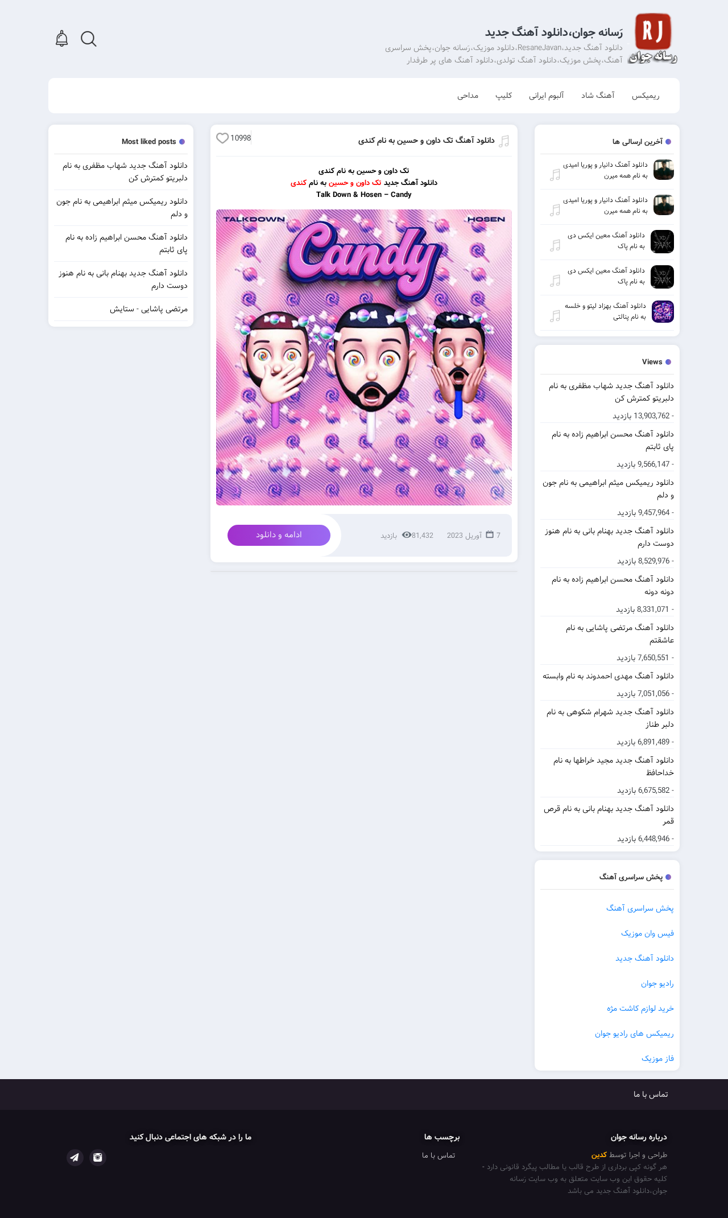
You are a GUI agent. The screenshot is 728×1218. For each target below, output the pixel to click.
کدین (599, 1155)
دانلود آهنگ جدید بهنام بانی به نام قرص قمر (609, 815)
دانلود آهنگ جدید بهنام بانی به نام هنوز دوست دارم (609, 537)
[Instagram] (97, 1157)
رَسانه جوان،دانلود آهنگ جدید (554, 33)
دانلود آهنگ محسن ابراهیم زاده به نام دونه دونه (613, 585)
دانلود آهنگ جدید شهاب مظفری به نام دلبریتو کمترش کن (611, 392)
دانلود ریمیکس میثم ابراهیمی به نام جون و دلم (608, 488)
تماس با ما (651, 1094)
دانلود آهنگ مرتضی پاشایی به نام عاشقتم (620, 634)
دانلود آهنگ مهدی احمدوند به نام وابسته (608, 676)
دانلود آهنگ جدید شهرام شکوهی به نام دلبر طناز (610, 718)
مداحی (467, 95)
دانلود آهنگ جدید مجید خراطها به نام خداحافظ (613, 766)
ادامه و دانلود (279, 535)
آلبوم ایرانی (546, 95)
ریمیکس (646, 95)
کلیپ (503, 95)
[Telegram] (75, 1157)
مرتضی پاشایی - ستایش (149, 309)
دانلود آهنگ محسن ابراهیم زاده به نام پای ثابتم (613, 440)
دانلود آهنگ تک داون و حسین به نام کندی (426, 140)
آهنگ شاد (598, 95)
